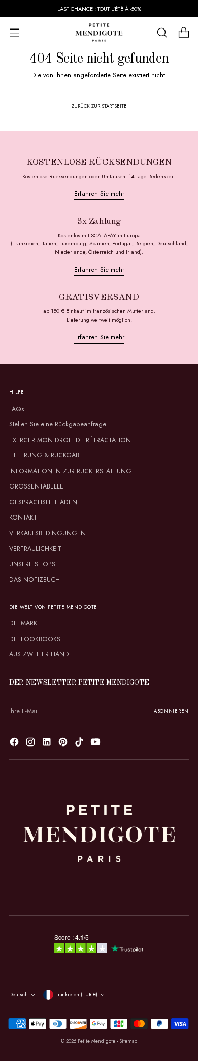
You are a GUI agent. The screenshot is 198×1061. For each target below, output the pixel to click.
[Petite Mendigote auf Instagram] (31, 743)
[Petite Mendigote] (99, 32)
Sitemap (128, 1041)
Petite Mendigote (96, 1041)
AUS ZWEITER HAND (39, 654)
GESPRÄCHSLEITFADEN (43, 502)
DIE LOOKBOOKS (34, 639)
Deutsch (18, 994)
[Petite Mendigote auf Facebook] (15, 743)
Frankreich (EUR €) (76, 994)
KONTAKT (23, 517)
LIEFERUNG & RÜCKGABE (46, 455)
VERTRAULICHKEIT (35, 548)
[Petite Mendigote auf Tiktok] (80, 743)
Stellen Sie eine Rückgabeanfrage (57, 424)
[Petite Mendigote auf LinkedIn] (48, 743)
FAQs (16, 409)
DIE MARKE (25, 623)
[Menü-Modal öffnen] (14, 32)
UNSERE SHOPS (32, 564)
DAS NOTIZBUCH (34, 579)
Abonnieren (171, 711)
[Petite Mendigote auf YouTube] (96, 743)
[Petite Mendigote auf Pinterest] (64, 743)
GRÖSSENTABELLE (36, 486)
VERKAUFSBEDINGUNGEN (47, 533)
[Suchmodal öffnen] (161, 32)
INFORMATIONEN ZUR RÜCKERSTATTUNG (70, 471)
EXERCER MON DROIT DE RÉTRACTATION (70, 440)
